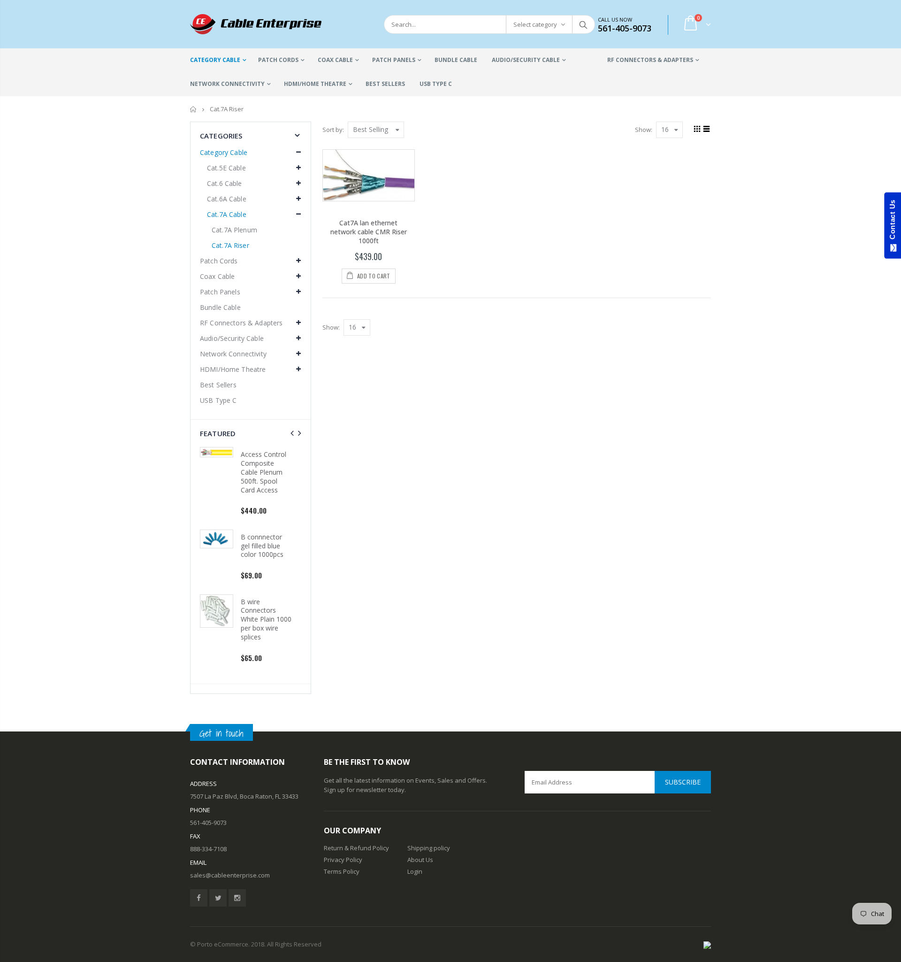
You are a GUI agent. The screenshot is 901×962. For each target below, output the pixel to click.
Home (193, 109)
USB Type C (218, 400)
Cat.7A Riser (230, 245)
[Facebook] (198, 898)
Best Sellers (218, 384)
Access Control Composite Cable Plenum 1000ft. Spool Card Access (275, 610)
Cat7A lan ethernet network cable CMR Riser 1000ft (368, 231)
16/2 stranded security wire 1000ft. (273, 463)
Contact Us (892, 222)
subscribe (683, 781)
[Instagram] (237, 898)
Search (583, 24)
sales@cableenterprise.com (230, 875)
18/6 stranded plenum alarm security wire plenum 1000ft (274, 532)
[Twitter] (218, 898)
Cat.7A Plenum (234, 229)
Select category (535, 24)
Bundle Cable (220, 307)
